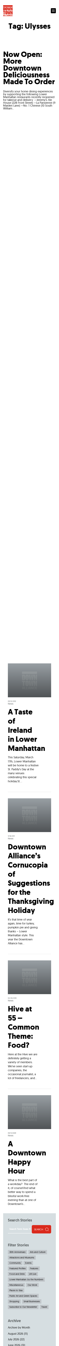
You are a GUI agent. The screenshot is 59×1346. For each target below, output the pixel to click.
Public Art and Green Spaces (23, 1295)
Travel (44, 1306)
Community (15, 1263)
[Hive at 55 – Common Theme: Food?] (29, 1021)
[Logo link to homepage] (8, 10)
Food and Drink (17, 1274)
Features (34, 1268)
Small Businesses (32, 1301)
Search (38, 1229)
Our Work (32, 1285)
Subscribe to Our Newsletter (23, 1306)
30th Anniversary (17, 1252)
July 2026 (13, 1339)
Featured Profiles (17, 1268)
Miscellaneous (16, 1285)
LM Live (32, 1274)
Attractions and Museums (21, 1257)
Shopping (14, 1301)
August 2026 (15, 1333)
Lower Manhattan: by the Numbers (26, 1279)
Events (28, 1263)
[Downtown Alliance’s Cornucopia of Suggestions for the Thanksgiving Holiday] (29, 873)
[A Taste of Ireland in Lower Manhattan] (29, 727)
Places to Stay (16, 1290)
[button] (53, 10)
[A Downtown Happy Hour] (29, 1148)
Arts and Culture (37, 1252)
